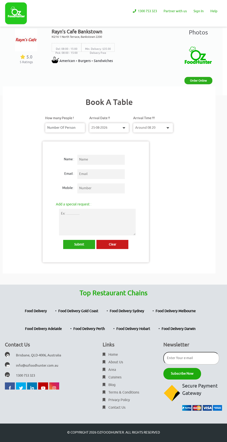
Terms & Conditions (123, 392)
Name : (69, 159)
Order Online (198, 80)
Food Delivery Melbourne (176, 311)
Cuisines (114, 377)
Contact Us (116, 407)
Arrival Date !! (99, 118)
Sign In (199, 11)
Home (113, 354)
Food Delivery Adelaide (43, 329)
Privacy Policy (119, 400)
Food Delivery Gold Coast (78, 311)
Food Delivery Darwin (179, 329)
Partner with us (175, 11)
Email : (69, 174)
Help (213, 11)
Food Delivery (36, 311)
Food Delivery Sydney (127, 311)
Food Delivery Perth (89, 329)
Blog (111, 385)
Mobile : (68, 188)
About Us (115, 362)
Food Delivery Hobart (133, 329)
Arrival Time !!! (144, 118)
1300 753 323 (147, 11)
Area (112, 370)
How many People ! (59, 118)
